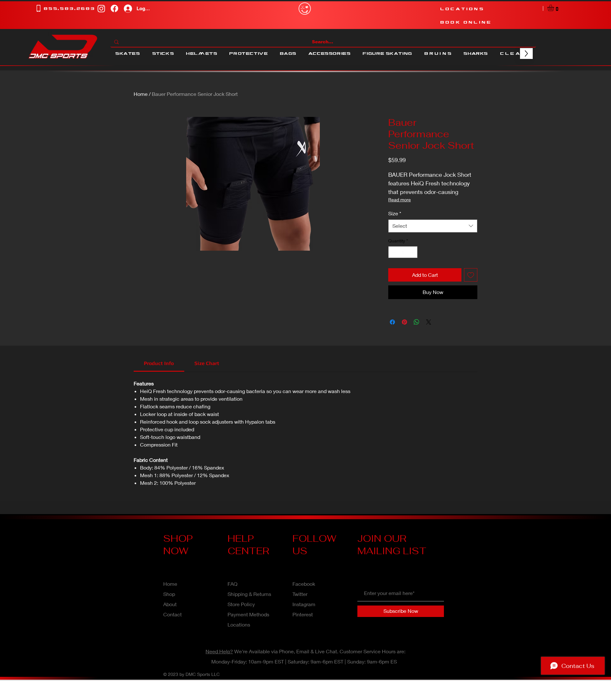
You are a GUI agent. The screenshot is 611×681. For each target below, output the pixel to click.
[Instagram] (101, 8)
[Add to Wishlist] (470, 275)
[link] (159, 363)
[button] (554, 7)
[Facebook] (114, 8)
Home (141, 94)
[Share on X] (428, 322)
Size (394, 213)
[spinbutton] (403, 252)
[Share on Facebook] (392, 322)
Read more (399, 199)
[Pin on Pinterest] (404, 322)
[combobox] (432, 225)
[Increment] (413, 252)
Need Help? (219, 651)
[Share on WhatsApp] (416, 322)
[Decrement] (393, 252)
